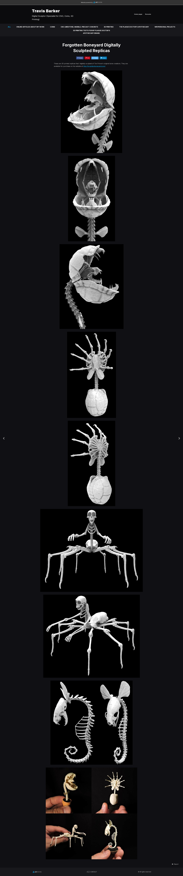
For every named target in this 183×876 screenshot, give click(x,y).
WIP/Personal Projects (165, 27)
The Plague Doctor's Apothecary (134, 27)
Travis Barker (46, 10)
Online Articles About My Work (30, 27)
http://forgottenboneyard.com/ (94, 66)
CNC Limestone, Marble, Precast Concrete (79, 27)
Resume (148, 14)
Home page (138, 14)
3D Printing (109, 27)
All (9, 27)
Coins (52, 27)
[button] (175, 864)
